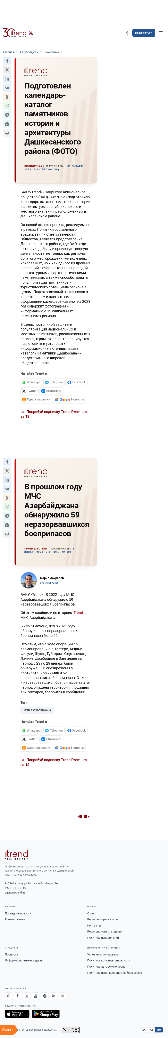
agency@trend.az (15, 892)
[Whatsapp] (8, 996)
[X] (26, 996)
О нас (91, 913)
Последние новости (18, 913)
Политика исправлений (103, 937)
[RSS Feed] (62, 996)
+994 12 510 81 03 (15, 887)
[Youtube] (35, 996)
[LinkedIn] (53, 996)
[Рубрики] (160, 33)
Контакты (94, 925)
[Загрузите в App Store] (17, 1014)
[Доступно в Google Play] (46, 1014)
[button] (7, 61)
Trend (78, 612)
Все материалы (49, 582)
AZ (151, 1029)
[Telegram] (44, 996)
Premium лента (15, 919)
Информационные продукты (24, 960)
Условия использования (103, 954)
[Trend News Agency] (16, 855)
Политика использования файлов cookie (114, 972)
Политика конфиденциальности (109, 960)
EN (144, 1029)
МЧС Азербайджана (37, 710)
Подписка (11, 954)
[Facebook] (17, 996)
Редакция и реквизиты (102, 919)
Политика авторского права (106, 966)
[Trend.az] (18, 32)
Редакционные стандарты (105, 931)
